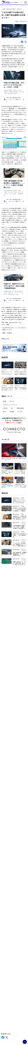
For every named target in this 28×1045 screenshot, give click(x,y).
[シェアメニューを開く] (25, 1042)
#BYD (4, 411)
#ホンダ (12, 401)
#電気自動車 (20, 408)
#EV (12, 408)
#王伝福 (5, 408)
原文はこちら (5, 338)
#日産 (4, 401)
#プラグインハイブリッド (10, 405)
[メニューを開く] (25, 2)
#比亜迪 (12, 411)
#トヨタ (20, 411)
